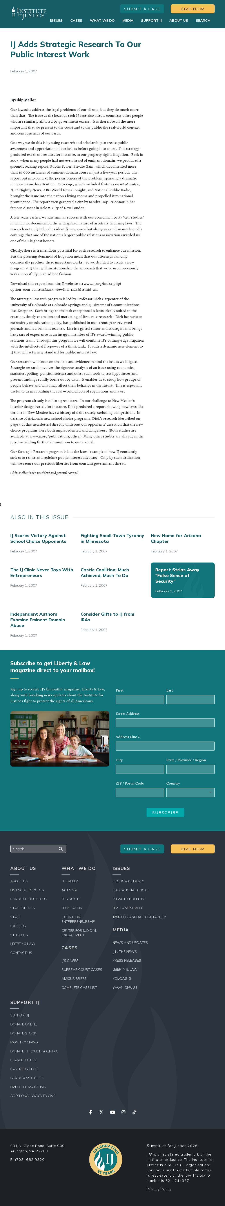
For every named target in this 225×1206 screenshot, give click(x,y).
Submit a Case (142, 8)
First (119, 690)
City (119, 760)
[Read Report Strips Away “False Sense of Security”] (183, 580)
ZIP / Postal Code (130, 783)
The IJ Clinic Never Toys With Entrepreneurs (41, 572)
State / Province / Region (186, 760)
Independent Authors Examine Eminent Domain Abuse (37, 619)
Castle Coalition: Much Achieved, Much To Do (105, 572)
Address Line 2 (128, 736)
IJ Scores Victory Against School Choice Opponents (38, 538)
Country (173, 783)
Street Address (128, 713)
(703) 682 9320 (30, 1159)
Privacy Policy (159, 1189)
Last (169, 690)
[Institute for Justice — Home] (28, 13)
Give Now (193, 8)
